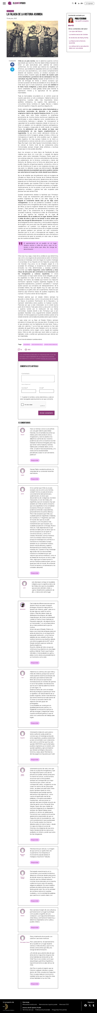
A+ (82, 3)
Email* (41, 388)
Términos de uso (28, 1010)
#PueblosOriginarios (51, 344)
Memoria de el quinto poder (48, 1004)
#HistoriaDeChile (37, 344)
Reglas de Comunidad (48, 358)
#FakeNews (27, 344)
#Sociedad (10, 11)
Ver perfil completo (82, 21)
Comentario (25, 373)
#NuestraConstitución (30, 1004)
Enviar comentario (46, 413)
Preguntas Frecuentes (59, 1010)
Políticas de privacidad (42, 1010)
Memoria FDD (64, 1004)
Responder (34, 460)
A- (79, 3)
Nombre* (25, 388)
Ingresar (90, 3)
